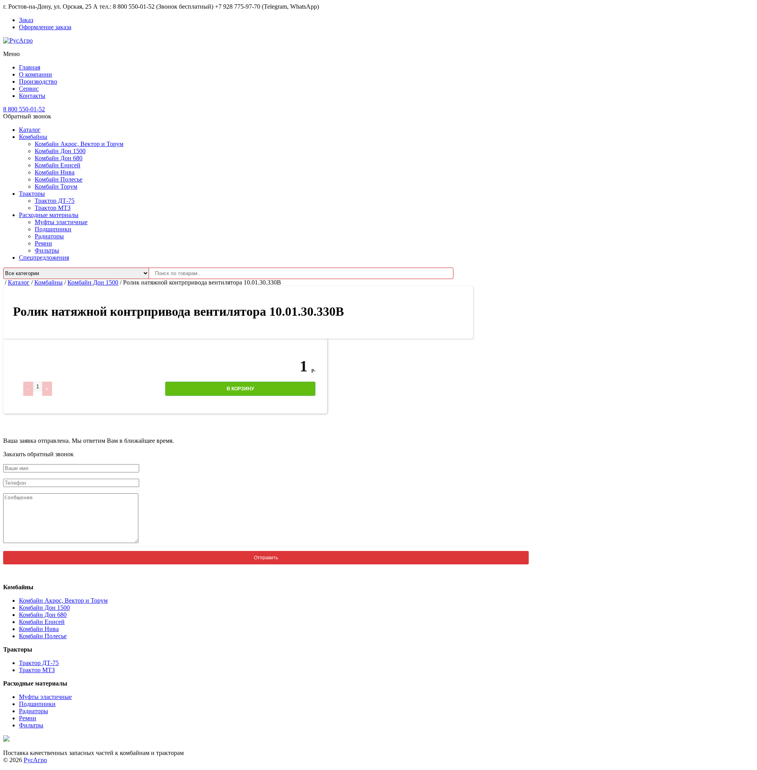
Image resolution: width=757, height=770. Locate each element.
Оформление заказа (45, 27)
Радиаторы (49, 236)
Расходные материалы (48, 215)
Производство (38, 81)
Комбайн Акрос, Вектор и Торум (79, 144)
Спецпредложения (44, 257)
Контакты (32, 95)
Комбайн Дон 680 (58, 158)
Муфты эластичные (61, 222)
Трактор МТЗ (53, 207)
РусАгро (35, 760)
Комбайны (33, 136)
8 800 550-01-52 (24, 109)
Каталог (30, 129)
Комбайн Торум (56, 186)
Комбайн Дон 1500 (60, 151)
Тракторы (32, 193)
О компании (35, 74)
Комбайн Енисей (57, 165)
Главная (29, 67)
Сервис (29, 88)
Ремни (43, 243)
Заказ (26, 20)
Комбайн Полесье (58, 179)
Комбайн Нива (55, 172)
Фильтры (47, 250)
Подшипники (53, 229)
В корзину (240, 389)
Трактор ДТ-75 (55, 200)
